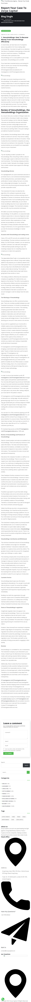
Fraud (18, 816)
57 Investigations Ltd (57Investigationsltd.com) (13, 680)
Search (3, 762)
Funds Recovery (6, 796)
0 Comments (22, 34)
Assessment (5, 786)
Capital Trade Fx (6, 816)
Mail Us (3, 947)
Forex (13, 816)
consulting (5, 788)
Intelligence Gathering (8, 798)
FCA (21, 53)
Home (2, 19)
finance (4, 793)
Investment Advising (7, 801)
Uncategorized (6, 30)
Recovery (4, 803)
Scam (12, 819)
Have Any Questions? (8, 911)
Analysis (4, 783)
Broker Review (8, 19)
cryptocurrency (6, 791)
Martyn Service (5, 819)
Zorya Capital (14, 34)
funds (24, 816)
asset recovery (7, 699)
